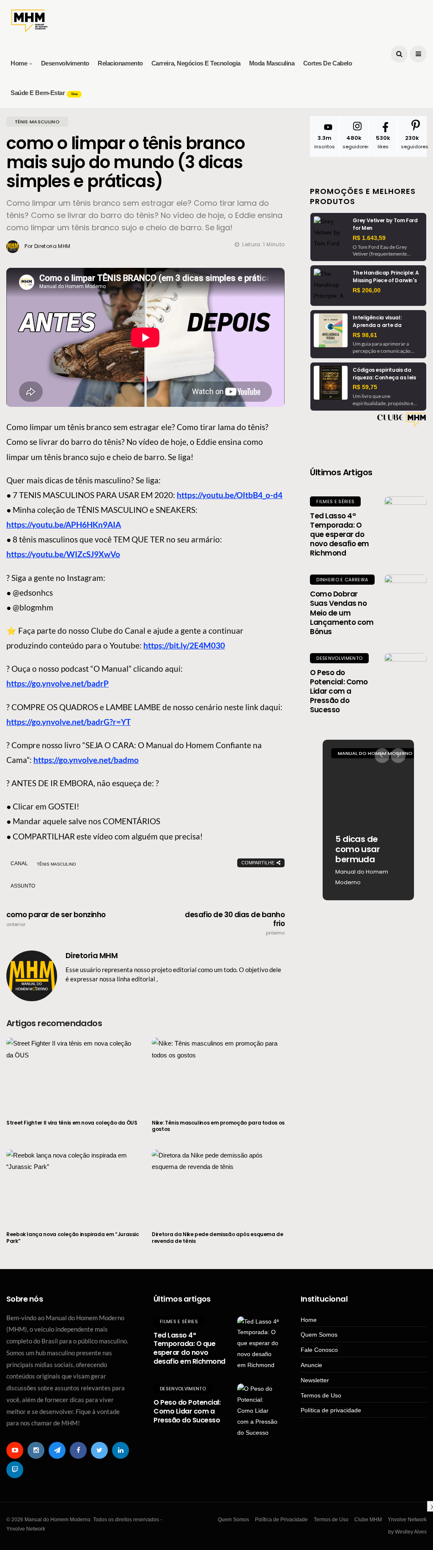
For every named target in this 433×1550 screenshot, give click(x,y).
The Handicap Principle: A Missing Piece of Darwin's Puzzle (386, 280)
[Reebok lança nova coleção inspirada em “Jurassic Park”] (72, 1185)
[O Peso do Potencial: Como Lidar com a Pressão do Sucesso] (405, 674)
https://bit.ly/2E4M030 (184, 645)
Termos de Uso (321, 1395)
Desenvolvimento (65, 63)
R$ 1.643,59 (369, 237)
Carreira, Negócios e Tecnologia (196, 63)
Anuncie (311, 1365)
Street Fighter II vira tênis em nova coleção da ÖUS (71, 1122)
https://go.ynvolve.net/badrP (57, 683)
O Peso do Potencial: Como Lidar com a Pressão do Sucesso (338, 691)
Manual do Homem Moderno (361, 877)
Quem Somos (319, 1334)
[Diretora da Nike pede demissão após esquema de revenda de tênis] (218, 1185)
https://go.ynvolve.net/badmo (86, 760)
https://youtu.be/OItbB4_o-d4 (229, 495)
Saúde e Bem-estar (44, 92)
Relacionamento (120, 63)
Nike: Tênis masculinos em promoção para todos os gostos (218, 1126)
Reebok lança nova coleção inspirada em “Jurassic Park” (72, 1238)
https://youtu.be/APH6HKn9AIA (63, 524)
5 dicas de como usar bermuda (357, 849)
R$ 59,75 (365, 387)
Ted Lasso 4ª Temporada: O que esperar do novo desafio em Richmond (339, 534)
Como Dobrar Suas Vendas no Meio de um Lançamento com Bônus (341, 612)
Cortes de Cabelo (327, 63)
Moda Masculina (272, 63)
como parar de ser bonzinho (56, 918)
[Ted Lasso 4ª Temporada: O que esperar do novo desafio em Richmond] (405, 517)
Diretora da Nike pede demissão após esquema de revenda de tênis (217, 1238)
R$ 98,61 (365, 335)
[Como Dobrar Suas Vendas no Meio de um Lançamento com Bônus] (405, 596)
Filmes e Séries (335, 501)
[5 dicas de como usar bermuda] (368, 820)
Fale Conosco (319, 1349)
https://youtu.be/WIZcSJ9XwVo (63, 554)
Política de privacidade (331, 1410)
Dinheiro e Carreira (342, 579)
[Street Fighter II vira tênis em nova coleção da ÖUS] (72, 1073)
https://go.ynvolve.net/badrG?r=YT (68, 722)
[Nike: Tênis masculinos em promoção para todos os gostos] (218, 1073)
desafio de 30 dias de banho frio (235, 923)
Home (19, 63)
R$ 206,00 (367, 290)
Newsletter (315, 1380)
